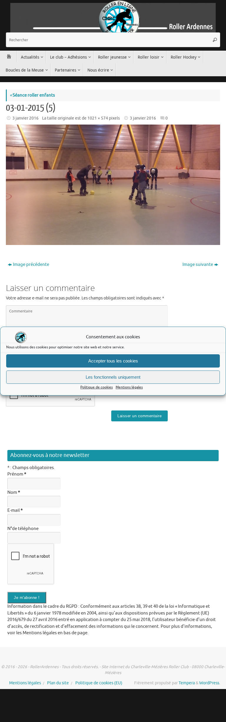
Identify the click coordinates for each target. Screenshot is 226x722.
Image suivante (197, 264)
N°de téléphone (23, 528)
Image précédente (31, 264)
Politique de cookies (96, 387)
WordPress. (209, 682)
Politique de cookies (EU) (98, 682)
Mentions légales (129, 387)
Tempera (187, 682)
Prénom (16, 474)
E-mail (15, 510)
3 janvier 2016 (25, 118)
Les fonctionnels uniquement (113, 377)
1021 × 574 (97, 118)
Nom (13, 492)
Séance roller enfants (32, 95)
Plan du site (58, 682)
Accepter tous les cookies (113, 360)
